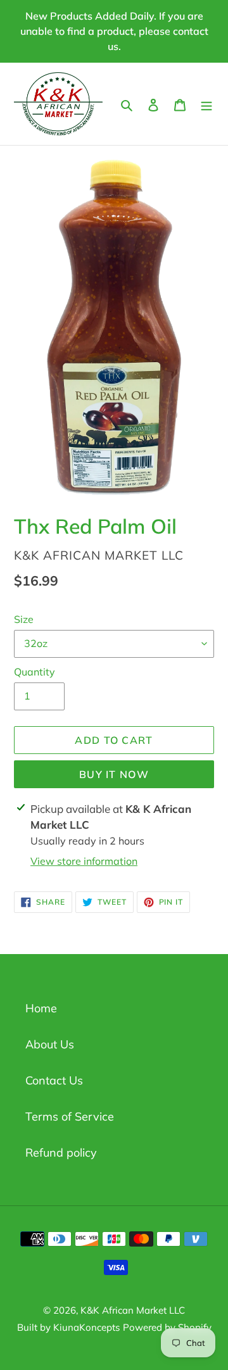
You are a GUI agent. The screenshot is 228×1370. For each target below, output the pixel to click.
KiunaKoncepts (86, 1327)
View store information (83, 861)
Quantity (34, 671)
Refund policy (61, 1152)
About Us (49, 1044)
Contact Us (54, 1080)
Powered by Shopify (167, 1327)
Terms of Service (69, 1116)
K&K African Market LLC (132, 1310)
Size (24, 619)
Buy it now (114, 774)
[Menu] (206, 103)
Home (41, 1008)
